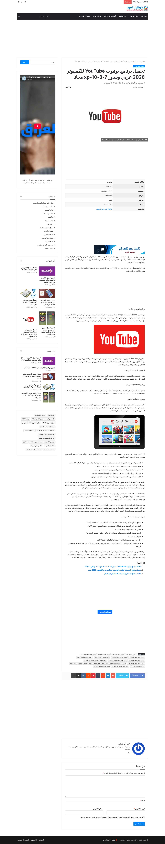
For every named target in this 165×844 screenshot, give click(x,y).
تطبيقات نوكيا (97, 16)
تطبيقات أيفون (49, 231)
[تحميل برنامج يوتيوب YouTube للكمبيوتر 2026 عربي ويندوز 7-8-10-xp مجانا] (28, 319)
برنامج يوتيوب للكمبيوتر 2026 (84, 657)
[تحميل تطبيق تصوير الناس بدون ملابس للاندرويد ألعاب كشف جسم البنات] (47, 318)
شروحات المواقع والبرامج (45, 245)
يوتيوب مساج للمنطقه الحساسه (102, 666)
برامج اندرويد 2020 (48, 423)
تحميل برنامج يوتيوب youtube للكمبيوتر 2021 (114, 663)
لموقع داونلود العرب (109, 840)
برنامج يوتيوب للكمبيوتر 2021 (102, 657)
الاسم (142, 800)
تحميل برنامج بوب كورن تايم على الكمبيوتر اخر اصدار (122, 573)
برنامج (24, 423)
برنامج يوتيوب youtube (118, 654)
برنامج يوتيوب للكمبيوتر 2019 (119, 657)
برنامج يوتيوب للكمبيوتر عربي (136, 660)
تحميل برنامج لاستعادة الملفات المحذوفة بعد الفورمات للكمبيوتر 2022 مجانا (114, 570)
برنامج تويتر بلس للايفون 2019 (45, 430)
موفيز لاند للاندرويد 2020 (34, 449)
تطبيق (25, 442)
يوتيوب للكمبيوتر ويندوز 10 (137, 666)
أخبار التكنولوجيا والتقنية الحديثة (43, 203)
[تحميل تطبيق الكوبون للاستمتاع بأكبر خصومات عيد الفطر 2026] (47, 271)
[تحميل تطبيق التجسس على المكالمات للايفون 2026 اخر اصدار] (47, 293)
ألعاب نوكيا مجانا (48, 213)
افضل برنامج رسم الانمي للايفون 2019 (43, 419)
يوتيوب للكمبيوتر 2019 (76, 663)
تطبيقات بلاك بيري (84, 16)
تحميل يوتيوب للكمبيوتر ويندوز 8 (92, 663)
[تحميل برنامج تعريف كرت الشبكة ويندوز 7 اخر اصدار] (28, 293)
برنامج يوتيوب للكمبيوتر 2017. (88, 654)
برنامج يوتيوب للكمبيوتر (104, 654)
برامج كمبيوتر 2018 (34, 423)
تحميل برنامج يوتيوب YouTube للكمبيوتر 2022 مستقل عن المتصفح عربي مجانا (113, 566)
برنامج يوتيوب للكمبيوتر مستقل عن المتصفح (95, 660)
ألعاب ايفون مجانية (110, 16)
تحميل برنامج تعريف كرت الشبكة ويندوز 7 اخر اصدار (30, 302)
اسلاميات (51, 217)
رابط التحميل (104, 612)
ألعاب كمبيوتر (134, 16)
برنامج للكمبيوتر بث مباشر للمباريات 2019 (42, 442)
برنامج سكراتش (29, 430)
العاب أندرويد (123, 16)
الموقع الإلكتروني (98, 809)
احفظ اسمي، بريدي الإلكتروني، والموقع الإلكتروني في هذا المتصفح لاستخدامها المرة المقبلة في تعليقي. (111, 817)
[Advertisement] (82, 37)
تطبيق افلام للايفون (36, 446)
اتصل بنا (33, 840)
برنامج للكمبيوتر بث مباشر (46, 438)
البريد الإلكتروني (139, 809)
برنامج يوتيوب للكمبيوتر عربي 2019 (118, 660)
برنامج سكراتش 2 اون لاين (46, 434)
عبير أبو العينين (124, 744)
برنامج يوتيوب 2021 (131, 654)
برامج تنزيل (50, 224)
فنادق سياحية (49, 248)
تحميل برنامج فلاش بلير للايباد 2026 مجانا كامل (39, 368)
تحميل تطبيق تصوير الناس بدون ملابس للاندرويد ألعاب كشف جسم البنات (31, 395)
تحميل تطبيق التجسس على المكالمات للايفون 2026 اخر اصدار (48, 302)
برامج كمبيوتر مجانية (130, 61)
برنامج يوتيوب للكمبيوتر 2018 (136, 657)
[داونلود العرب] (137, 8)
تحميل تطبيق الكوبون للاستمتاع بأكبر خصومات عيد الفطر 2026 (47, 280)
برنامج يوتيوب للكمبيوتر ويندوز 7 (136, 663)
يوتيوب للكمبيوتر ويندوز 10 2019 (120, 666)
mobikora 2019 (40, 415)
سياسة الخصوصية (22, 840)
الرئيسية (144, 16)
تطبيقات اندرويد (48, 234)
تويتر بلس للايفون (49, 449)
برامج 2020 (25, 419)
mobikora (51, 415)
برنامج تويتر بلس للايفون (47, 426)
